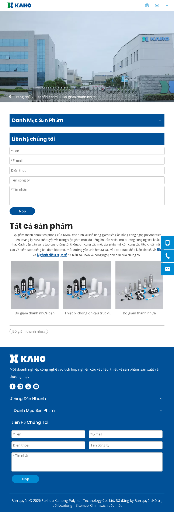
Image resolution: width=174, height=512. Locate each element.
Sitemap (82, 505)
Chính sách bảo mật (106, 505)
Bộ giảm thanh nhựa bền (35, 313)
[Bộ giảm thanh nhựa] (139, 284)
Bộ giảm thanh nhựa (139, 313)
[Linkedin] (20, 386)
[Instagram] (36, 386)
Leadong (65, 505)
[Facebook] (12, 386)
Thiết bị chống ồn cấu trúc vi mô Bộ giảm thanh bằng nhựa (86, 313)
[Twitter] (28, 386)
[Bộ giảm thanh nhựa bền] (35, 284)
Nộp (22, 211)
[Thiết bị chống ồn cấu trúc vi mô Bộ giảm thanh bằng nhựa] (87, 284)
